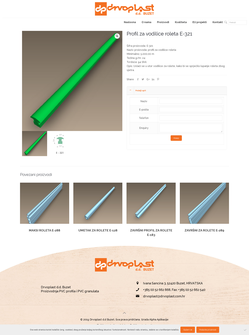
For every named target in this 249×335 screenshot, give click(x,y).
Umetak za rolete (97, 230)
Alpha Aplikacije (158, 319)
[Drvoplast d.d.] (124, 9)
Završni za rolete (204, 230)
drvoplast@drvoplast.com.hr (164, 296)
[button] (117, 36)
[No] (245, 329)
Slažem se (187, 330)
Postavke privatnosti (207, 330)
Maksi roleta (44, 230)
